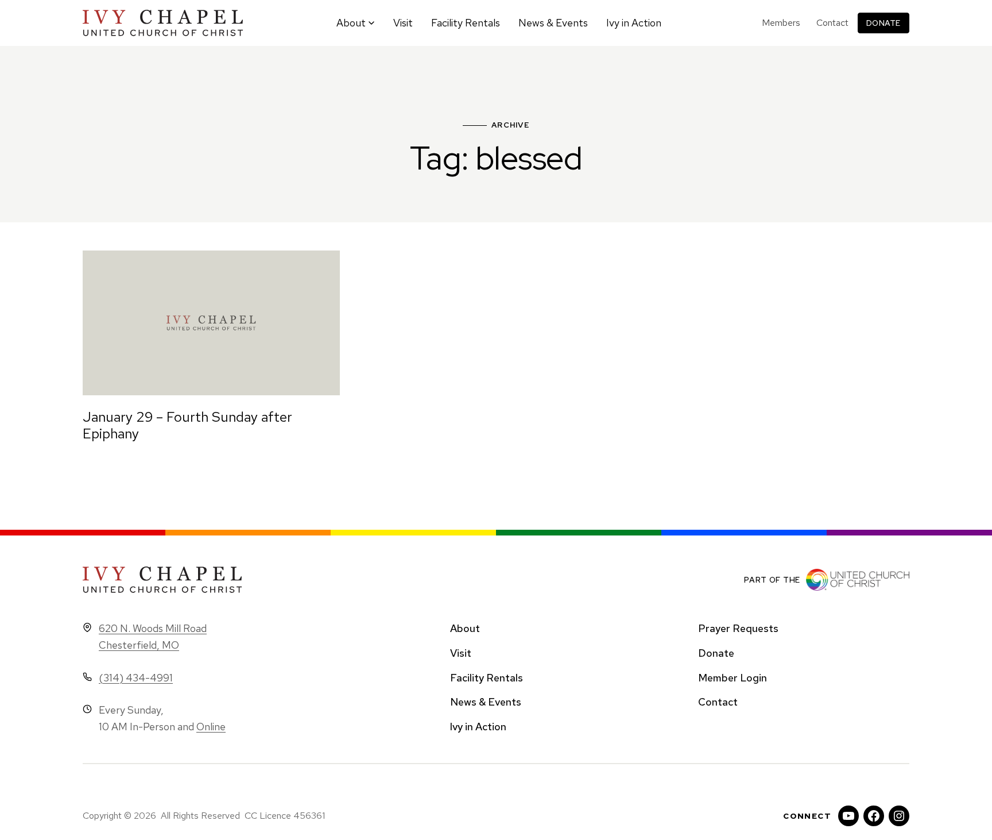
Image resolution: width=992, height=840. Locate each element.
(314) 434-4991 (136, 677)
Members (781, 23)
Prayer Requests (738, 628)
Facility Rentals (486, 677)
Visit (460, 653)
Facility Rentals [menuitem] (465, 22)
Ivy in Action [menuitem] (633, 22)
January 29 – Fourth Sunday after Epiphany (187, 425)
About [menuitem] (351, 22)
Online (211, 726)
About (465, 628)
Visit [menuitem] (403, 22)
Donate (883, 23)
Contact (832, 23)
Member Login (732, 677)
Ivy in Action (478, 726)
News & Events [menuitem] (553, 22)
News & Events (485, 701)
